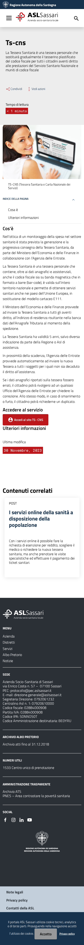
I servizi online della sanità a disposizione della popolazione (41, 518)
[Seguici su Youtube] (29, 819)
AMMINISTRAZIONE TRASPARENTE (26, 784)
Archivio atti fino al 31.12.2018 (26, 744)
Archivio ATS (12, 791)
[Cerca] (76, 18)
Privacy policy (17, 900)
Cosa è (13, 209)
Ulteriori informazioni (23, 217)
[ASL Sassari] (6, 5)
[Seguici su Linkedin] (21, 819)
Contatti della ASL (20, 908)
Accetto (46, 934)
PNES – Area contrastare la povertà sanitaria (36, 795)
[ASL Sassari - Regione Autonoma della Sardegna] (26, 613)
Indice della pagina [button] (15, 199)
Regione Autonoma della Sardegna (33, 5)
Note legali (14, 892)
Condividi (16, 88)
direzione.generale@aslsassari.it (38, 694)
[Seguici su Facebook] (5, 819)
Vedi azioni (38, 88)
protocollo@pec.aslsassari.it (31, 690)
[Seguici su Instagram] (13, 819)
